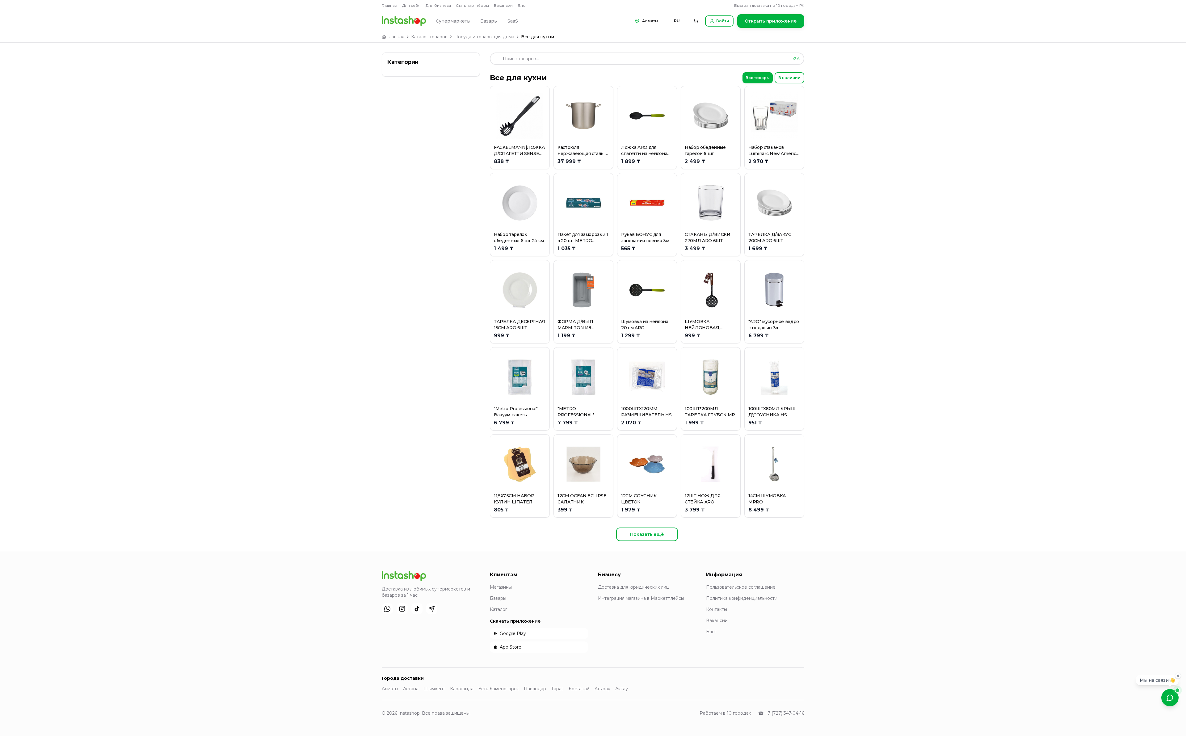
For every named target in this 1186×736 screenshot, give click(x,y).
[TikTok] (417, 608)
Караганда (461, 689)
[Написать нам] (1170, 697)
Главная (389, 5)
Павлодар (535, 689)
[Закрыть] (1178, 675)
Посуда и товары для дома (484, 37)
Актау (621, 689)
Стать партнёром (472, 5)
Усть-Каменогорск (498, 689)
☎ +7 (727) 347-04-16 (781, 713)
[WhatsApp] (387, 608)
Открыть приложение (771, 21)
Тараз (557, 689)
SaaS (512, 21)
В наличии (789, 77)
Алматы (390, 689)
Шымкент (434, 689)
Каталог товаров (429, 37)
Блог (523, 5)
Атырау (602, 689)
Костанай (579, 689)
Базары (489, 21)
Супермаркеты (453, 21)
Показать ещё (647, 534)
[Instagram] (402, 608)
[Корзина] (695, 21)
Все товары (758, 77)
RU (677, 21)
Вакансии (503, 5)
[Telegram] (431, 608)
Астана (410, 689)
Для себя (411, 5)
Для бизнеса (438, 5)
